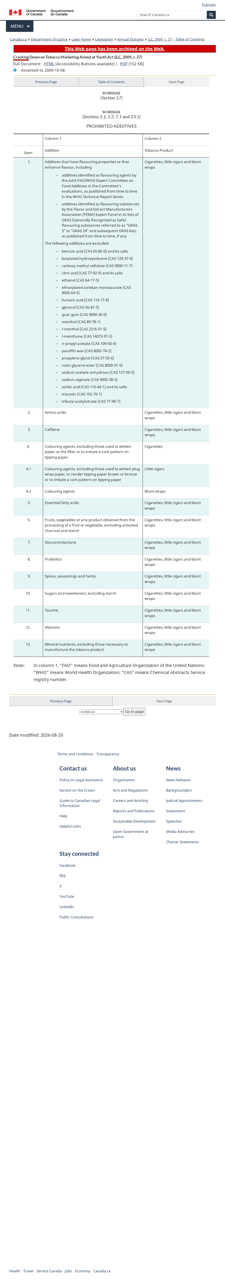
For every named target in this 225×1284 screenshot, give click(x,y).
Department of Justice (49, 39)
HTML (49, 63)
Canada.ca (18, 39)
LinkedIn (67, 906)
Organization (124, 780)
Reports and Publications (134, 811)
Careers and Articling (130, 800)
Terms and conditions (75, 754)
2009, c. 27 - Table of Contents (176, 39)
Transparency (107, 754)
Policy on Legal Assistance (81, 780)
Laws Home (81, 39)
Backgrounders (179, 790)
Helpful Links (70, 826)
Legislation (104, 39)
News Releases (178, 780)
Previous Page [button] (46, 82)
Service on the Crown (77, 790)
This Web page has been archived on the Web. (115, 49)
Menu (18, 26)
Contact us (73, 768)
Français (209, 4)
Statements (175, 811)
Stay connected (79, 853)
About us (124, 768)
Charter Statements (182, 842)
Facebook (68, 865)
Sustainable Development (134, 821)
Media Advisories (180, 831)
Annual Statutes (130, 39)
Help (63, 816)
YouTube (67, 896)
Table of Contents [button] (111, 82)
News (173, 768)
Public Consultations (77, 917)
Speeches (174, 821)
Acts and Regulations (130, 790)
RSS (63, 875)
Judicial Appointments (184, 800)
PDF (123, 63)
